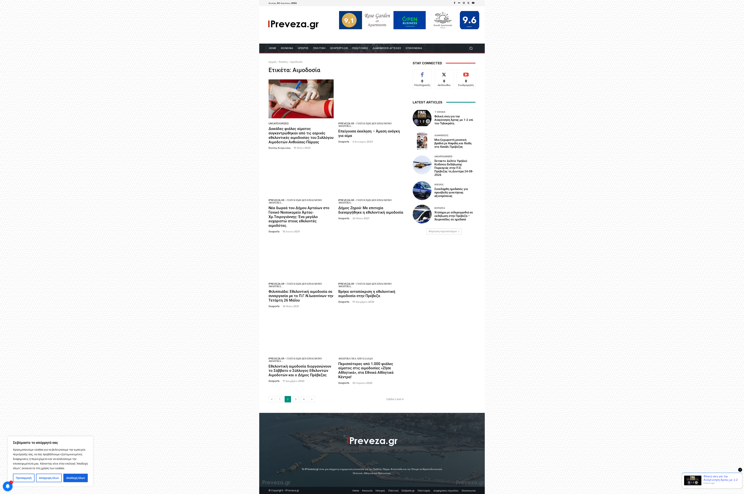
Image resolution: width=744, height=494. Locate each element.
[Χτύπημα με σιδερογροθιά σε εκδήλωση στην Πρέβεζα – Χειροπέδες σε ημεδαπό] (422, 214)
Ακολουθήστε (444, 72)
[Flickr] (459, 3)
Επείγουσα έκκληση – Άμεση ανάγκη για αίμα (369, 133)
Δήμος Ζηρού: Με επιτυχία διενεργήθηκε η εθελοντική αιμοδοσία (370, 210)
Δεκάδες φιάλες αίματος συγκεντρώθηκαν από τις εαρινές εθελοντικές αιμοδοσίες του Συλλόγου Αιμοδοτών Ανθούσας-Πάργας (301, 135)
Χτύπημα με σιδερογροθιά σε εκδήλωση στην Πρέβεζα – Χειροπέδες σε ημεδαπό (453, 216)
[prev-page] (272, 399)
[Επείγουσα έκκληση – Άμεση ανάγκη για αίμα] (370, 99)
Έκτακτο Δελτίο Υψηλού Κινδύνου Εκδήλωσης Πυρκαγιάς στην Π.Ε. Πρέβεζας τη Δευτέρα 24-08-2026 (453, 168)
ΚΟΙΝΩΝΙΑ (439, 208)
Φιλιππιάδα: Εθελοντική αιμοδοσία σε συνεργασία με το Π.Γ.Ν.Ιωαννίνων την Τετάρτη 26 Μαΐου (301, 296)
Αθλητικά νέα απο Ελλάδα (355, 358)
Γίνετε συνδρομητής (466, 74)
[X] (468, 3)
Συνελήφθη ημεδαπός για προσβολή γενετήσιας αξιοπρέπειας (451, 192)
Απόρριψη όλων (49, 477)
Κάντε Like (422, 72)
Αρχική (272, 62)
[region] (50, 461)
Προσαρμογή (24, 477)
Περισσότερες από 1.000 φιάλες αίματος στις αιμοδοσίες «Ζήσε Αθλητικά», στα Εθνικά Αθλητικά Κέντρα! (366, 370)
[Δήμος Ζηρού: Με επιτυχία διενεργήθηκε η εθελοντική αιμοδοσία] (370, 175)
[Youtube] (473, 3)
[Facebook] (454, 3)
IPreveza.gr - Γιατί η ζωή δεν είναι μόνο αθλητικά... (365, 124)
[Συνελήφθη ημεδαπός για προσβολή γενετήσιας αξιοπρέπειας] (422, 190)
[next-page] (311, 399)
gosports (343, 141)
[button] (470, 48)
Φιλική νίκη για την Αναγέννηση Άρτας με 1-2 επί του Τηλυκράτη (453, 120)
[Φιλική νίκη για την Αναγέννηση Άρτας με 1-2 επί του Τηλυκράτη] (422, 118)
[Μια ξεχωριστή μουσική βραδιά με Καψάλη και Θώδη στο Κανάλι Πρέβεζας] (422, 141)
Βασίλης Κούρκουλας (280, 147)
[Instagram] (464, 3)
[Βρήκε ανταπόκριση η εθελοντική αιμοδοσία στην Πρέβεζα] (370, 259)
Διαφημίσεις (441, 135)
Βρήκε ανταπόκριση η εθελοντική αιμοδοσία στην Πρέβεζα (366, 293)
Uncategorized (279, 123)
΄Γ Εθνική (439, 112)
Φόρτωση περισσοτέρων (443, 231)
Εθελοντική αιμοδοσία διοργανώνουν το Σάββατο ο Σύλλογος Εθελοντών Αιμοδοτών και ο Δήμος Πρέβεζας (300, 370)
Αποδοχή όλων (75, 477)
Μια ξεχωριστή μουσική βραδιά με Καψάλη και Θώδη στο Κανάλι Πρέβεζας (452, 143)
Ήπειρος (438, 185)
